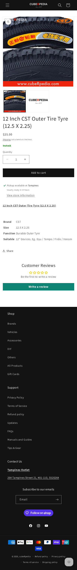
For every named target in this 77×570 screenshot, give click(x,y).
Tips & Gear (14, 448)
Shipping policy (50, 562)
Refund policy (15, 414)
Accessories (14, 340)
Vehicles (12, 332)
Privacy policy (58, 556)
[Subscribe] (57, 499)
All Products (14, 365)
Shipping (7, 139)
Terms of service (31, 562)
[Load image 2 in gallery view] (38, 101)
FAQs (10, 431)
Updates (12, 422)
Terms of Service (17, 406)
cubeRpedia (25, 556)
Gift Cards (13, 374)
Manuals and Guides (19, 439)
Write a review (38, 287)
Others (11, 357)
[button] (7, 5)
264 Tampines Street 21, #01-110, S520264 (33, 477)
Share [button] (10, 251)
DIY (9, 349)
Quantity (7, 152)
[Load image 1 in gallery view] (15, 101)
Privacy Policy (15, 397)
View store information (21, 195)
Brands (11, 323)
